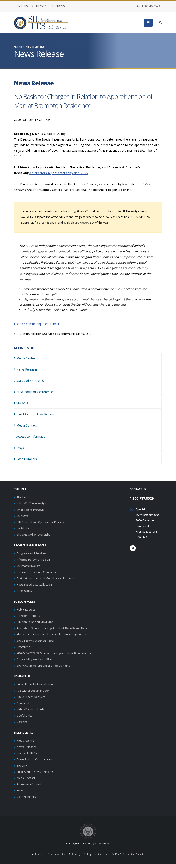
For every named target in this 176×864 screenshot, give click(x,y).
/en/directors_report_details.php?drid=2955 (58, 173)
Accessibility (24, 591)
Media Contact (26, 778)
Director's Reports (28, 616)
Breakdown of (35, 392)
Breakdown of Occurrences (34, 759)
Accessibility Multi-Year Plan (34, 659)
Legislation (23, 528)
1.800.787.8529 (150, 6)
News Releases (27, 747)
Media (25, 358)
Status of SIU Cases (29, 753)
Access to (31, 436)
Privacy (75, 854)
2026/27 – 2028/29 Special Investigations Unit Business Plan (55, 653)
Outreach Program (28, 566)
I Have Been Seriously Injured (36, 684)
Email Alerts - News (36, 414)
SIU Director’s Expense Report (36, 641)
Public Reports (26, 609)
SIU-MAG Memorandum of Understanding (43, 666)
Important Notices (97, 854)
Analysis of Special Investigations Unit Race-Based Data (52, 628)
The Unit (22, 497)
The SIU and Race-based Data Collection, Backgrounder (52, 634)
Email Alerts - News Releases (35, 772)
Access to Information (30, 784)
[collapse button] (148, 23)
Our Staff (22, 516)
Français (58, 6)
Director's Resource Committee (37, 572)
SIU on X (22, 765)
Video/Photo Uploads (30, 709)
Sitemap (40, 6)
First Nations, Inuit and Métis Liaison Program (45, 578)
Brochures (23, 647)
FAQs (20, 790)
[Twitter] (133, 548)
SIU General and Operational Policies (40, 522)
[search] (160, 22)
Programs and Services (31, 553)
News (27, 369)
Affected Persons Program (34, 559)
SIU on (22, 403)
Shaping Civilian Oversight (33, 534)
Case (26, 459)
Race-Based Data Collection (34, 584)
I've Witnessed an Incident (33, 690)
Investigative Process (30, 510)
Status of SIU (30, 381)
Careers (22, 6)
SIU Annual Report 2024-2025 (35, 622)
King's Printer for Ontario (129, 854)
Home (18, 46)
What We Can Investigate (33, 503)
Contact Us (23, 703)
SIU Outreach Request (31, 697)
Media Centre (35, 46)
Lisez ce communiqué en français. (37, 324)
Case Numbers (26, 797)
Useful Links (24, 715)
